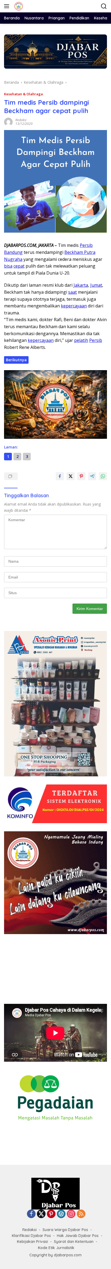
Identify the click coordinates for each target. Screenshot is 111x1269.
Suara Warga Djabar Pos (65, 1229)
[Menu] (7, 6)
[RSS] (81, 1214)
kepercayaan (74, 306)
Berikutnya (16, 359)
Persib (86, 245)
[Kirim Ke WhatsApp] (103, 476)
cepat (19, 266)
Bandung (13, 252)
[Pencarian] (104, 6)
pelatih (81, 340)
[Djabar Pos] (18, 6)
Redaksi (20, 120)
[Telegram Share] (92, 476)
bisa (8, 266)
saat (72, 292)
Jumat (96, 285)
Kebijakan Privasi (32, 1241)
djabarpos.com (68, 1255)
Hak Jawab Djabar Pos (78, 1235)
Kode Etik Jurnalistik (56, 1247)
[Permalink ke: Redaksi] (8, 121)
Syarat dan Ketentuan (73, 1241)
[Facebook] (31, 1214)
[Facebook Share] (60, 476)
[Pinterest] (51, 1214)
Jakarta (81, 285)
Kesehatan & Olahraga (23, 94)
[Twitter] (41, 1214)
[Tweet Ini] (71, 476)
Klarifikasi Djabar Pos (31, 1235)
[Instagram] (71, 1214)
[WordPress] (61, 1214)
